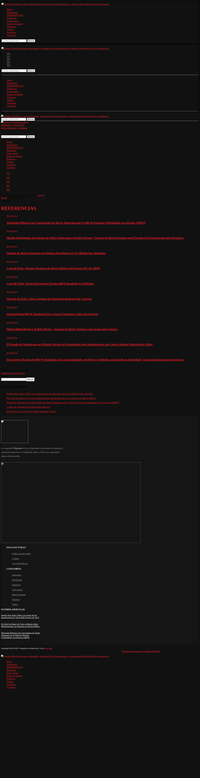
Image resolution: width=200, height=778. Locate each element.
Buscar (31, 41)
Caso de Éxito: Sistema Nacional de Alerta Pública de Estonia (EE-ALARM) (53, 268)
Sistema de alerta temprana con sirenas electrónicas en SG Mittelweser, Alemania (56, 253)
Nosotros (11, 26)
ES (8, 56)
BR (8, 65)
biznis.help (41, 195)
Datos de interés (15, 23)
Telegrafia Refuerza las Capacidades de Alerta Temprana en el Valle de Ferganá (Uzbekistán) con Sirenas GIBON (76, 222)
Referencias (17, 580)
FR (8, 59)
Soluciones (12, 12)
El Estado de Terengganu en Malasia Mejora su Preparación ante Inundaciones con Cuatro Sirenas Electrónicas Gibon (80, 344)
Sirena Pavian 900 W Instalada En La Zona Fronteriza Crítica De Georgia (52, 314)
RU (8, 62)
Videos (10, 29)
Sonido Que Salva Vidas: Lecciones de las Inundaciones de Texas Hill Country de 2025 (50, 393)
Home (4, 197)
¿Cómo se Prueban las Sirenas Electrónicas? (28, 407)
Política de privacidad (21, 554)
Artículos (11, 32)
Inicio (10, 9)
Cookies (15, 558)
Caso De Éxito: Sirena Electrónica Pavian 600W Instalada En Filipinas (50, 283)
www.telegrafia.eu (20, 563)
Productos (12, 18)
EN (8, 53)
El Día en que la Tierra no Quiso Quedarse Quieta (31, 411)
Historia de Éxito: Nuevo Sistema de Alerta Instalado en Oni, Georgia (49, 298)
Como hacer (13, 21)
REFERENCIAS (15, 15)
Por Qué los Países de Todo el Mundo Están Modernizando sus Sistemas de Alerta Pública (51, 398)
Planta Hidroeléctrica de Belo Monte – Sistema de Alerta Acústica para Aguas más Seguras (62, 329)
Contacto (11, 35)
